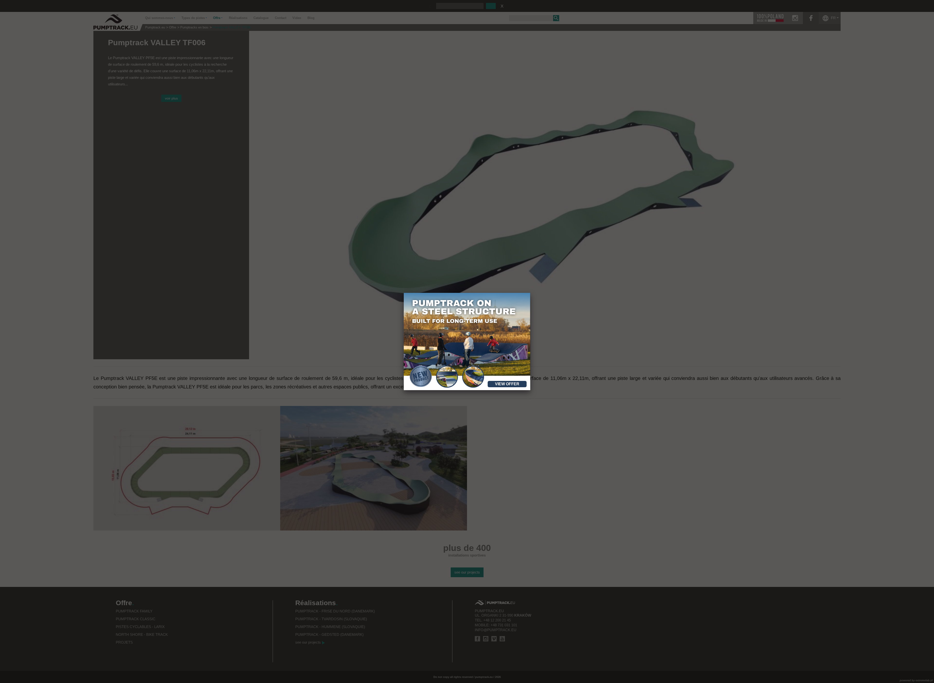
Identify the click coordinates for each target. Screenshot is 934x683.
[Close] (530, 292)
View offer (507, 384)
